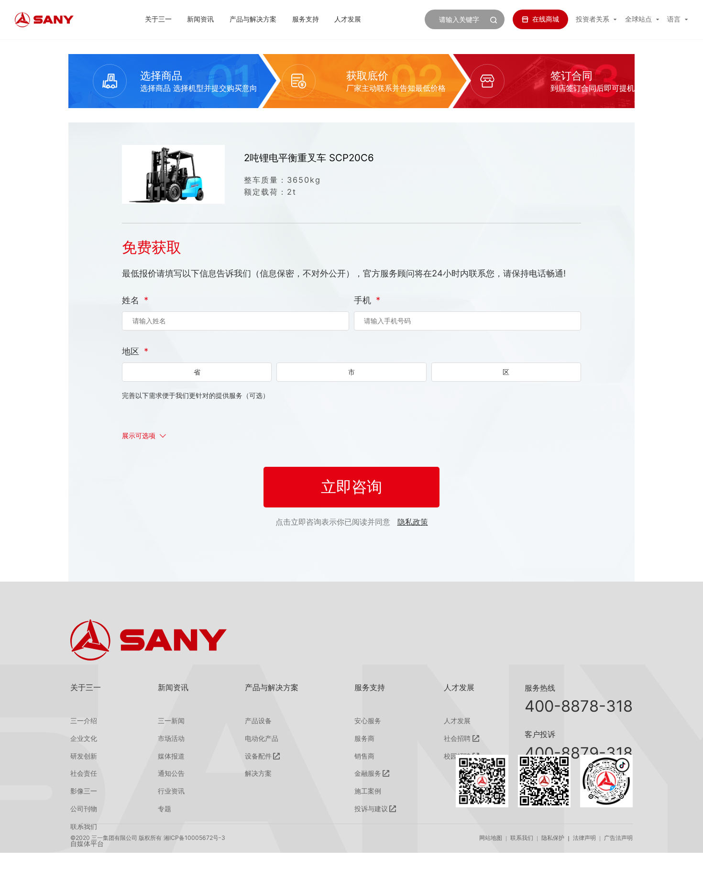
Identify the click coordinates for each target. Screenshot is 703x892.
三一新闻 (171, 721)
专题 (164, 809)
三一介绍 (83, 721)
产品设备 (258, 721)
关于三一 (158, 19)
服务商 (364, 738)
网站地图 (490, 837)
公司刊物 (83, 809)
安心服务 (367, 721)
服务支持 (305, 19)
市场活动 (171, 738)
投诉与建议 (371, 809)
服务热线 (540, 688)
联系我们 (521, 837)
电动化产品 (261, 738)
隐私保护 (552, 837)
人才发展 (347, 19)
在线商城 (545, 19)
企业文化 (83, 738)
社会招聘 (457, 738)
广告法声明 (618, 837)
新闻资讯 (200, 19)
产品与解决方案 (253, 19)
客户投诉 (540, 734)
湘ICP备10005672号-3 (194, 837)
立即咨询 (351, 487)
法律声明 (584, 837)
